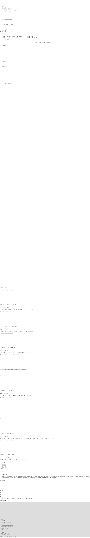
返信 (8, 474)
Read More (32, 309)
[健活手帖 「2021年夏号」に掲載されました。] (45, 317)
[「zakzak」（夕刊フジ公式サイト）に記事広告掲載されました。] (45, 360)
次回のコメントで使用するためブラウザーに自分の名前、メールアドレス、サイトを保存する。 (17, 498)
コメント (2, 490)
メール (1, 494)
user (1, 39)
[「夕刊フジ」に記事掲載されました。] (45, 339)
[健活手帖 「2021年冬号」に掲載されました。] (45, 403)
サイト (1, 496)
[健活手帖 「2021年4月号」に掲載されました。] (45, 446)
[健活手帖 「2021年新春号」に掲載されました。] (45, 296)
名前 (0, 492)
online (3, 471)
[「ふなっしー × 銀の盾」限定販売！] (45, 424)
